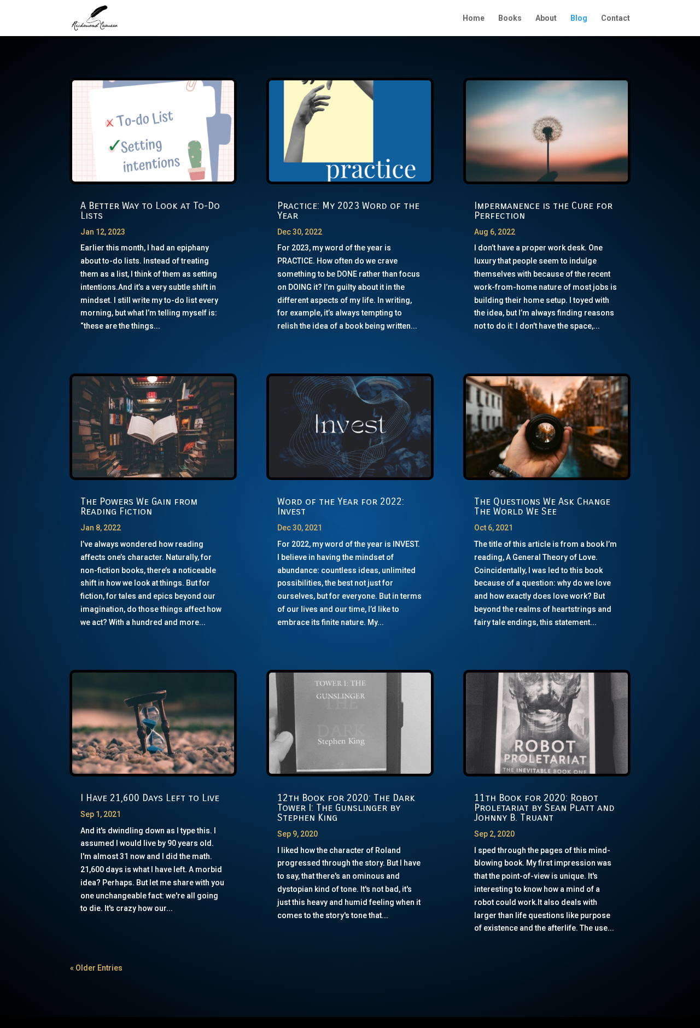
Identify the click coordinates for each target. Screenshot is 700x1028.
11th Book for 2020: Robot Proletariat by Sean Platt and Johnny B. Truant (544, 807)
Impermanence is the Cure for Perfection (543, 210)
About (546, 18)
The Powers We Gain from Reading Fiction (138, 506)
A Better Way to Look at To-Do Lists (150, 210)
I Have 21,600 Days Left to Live (149, 798)
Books (510, 18)
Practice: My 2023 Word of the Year (348, 210)
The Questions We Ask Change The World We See (542, 506)
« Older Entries (96, 967)
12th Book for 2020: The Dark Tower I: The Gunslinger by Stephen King (346, 807)
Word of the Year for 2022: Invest (340, 506)
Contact (615, 18)
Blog (578, 18)
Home (474, 18)
